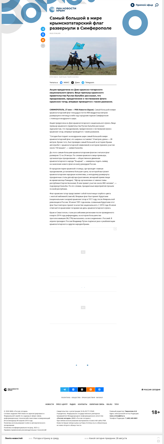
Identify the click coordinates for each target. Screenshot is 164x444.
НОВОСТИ (49, 404)
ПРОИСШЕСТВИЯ (88, 397)
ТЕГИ (116, 404)
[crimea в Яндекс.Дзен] (82, 389)
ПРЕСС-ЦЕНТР (61, 404)
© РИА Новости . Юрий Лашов (58, 77)
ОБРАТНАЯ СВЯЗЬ (96, 404)
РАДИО (73, 404)
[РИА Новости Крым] (62, 9)
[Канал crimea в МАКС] (99, 389)
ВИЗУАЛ (99, 397)
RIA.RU (109, 404)
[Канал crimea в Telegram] (64, 389)
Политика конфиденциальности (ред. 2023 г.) (21, 428)
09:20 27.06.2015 (55, 33)
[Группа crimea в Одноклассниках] (90, 389)
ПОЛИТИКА (65, 397)
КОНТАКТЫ (82, 404)
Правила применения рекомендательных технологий (25, 430)
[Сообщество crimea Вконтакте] (73, 389)
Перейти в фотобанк (73, 77)
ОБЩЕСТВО (76, 397)
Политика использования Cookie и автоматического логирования (24, 424)
